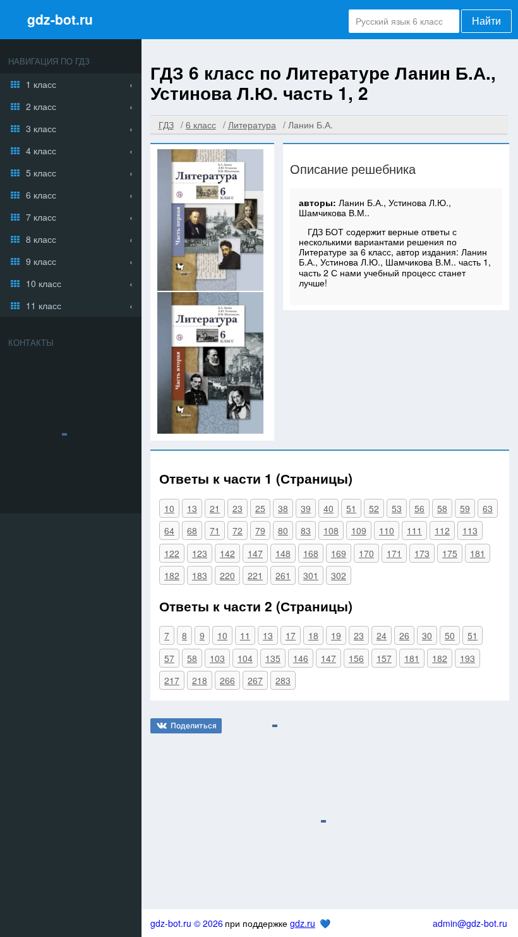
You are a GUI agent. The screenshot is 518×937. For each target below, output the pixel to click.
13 (192, 508)
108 (331, 530)
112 (442, 530)
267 (255, 680)
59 (465, 508)
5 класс (41, 172)
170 (366, 553)
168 (310, 553)
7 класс (41, 217)
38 (283, 508)
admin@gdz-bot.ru (470, 923)
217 (171, 680)
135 (272, 658)
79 (260, 530)
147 (255, 553)
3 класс (41, 128)
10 (169, 508)
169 (338, 553)
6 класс (41, 194)
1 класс (41, 84)
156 (356, 658)
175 (449, 553)
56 (419, 508)
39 (306, 508)
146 (300, 658)
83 (306, 530)
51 (351, 508)
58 (442, 508)
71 (215, 530)
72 (237, 530)
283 (283, 680)
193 (467, 658)
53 (397, 508)
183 (199, 575)
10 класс (43, 283)
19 (336, 635)
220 (227, 575)
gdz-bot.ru (60, 18)
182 (171, 575)
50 (450, 635)
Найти (486, 21)
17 (291, 635)
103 (217, 658)
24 (381, 635)
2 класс (41, 106)
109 (358, 530)
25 (260, 508)
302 (338, 575)
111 (414, 530)
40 (328, 508)
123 (199, 553)
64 (169, 530)
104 (245, 658)
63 (488, 508)
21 (215, 508)
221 (255, 575)
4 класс (41, 150)
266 (227, 680)
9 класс (41, 261)
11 (245, 635)
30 (427, 635)
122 (171, 553)
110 (386, 530)
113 (470, 530)
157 (384, 658)
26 (404, 635)
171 (394, 553)
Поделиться (194, 725)
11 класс (43, 305)
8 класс (41, 239)
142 (227, 553)
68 (192, 530)
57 (169, 658)
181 (477, 553)
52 (374, 508)
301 (310, 575)
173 (422, 553)
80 (283, 530)
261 (283, 575)
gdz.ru (302, 923)
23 (237, 508)
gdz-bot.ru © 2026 (186, 923)
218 (199, 680)
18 (313, 635)
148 (283, 553)
